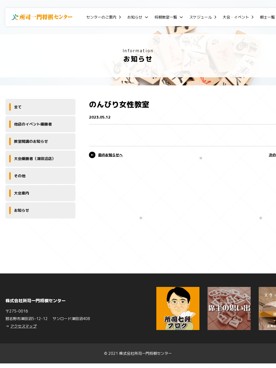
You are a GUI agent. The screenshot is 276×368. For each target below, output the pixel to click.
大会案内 (21, 193)
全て (18, 106)
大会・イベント (236, 17)
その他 (19, 175)
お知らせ (134, 17)
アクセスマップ (23, 326)
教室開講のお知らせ (31, 141)
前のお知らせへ (110, 154)
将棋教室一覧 (165, 17)
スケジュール (200, 17)
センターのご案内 (101, 17)
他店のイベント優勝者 (33, 124)
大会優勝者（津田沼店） (35, 158)
